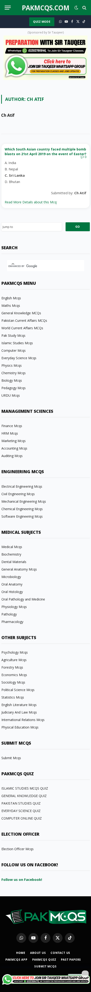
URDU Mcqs (10, 395)
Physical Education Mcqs (19, 727)
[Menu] (8, 7)
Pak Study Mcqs (13, 335)
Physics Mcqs (11, 365)
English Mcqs (11, 298)
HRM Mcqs (9, 433)
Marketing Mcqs (13, 441)
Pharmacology (12, 621)
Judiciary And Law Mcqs (19, 712)
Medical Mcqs (11, 547)
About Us (38, 953)
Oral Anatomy (11, 584)
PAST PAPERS (71, 960)
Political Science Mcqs (18, 690)
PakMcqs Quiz (44, 960)
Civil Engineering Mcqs (18, 494)
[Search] (83, 7)
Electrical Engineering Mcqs (21, 486)
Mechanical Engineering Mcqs (23, 501)
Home (20, 953)
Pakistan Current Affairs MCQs (24, 320)
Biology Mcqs (11, 380)
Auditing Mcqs (12, 456)
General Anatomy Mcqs (19, 569)
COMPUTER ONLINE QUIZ (21, 818)
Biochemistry (11, 554)
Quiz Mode (41, 22)
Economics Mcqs (14, 675)
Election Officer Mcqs (17, 849)
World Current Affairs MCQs (22, 328)
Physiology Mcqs (14, 606)
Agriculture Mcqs (14, 660)
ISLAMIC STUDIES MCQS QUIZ (24, 788)
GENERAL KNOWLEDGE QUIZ (24, 796)
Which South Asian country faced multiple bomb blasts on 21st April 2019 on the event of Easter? (45, 151)
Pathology (9, 614)
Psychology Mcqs (14, 652)
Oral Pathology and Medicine (23, 599)
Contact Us (60, 953)
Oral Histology (12, 591)
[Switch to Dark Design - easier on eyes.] (76, 8)
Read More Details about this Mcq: (31, 202)
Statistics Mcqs (12, 697)
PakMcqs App (16, 960)
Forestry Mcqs (12, 667)
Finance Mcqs (11, 426)
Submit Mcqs (11, 758)
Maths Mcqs (10, 305)
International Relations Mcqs (23, 719)
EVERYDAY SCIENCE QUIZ (21, 811)
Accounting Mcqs (14, 448)
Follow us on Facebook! (21, 879)
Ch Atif (7, 115)
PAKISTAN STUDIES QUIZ (21, 803)
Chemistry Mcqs (13, 373)
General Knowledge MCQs (21, 313)
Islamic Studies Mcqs (17, 343)
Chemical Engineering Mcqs (22, 509)
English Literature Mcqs (19, 705)
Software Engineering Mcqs (22, 516)
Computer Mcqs (13, 350)
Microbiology (11, 577)
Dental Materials (13, 562)
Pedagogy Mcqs (13, 388)
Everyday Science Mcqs (18, 358)
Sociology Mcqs (13, 682)
